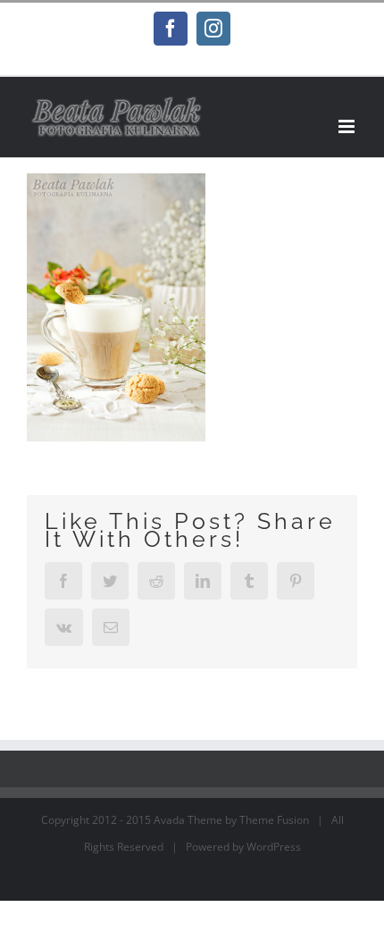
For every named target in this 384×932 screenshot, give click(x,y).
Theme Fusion (274, 819)
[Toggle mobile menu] (347, 126)
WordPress (273, 846)
